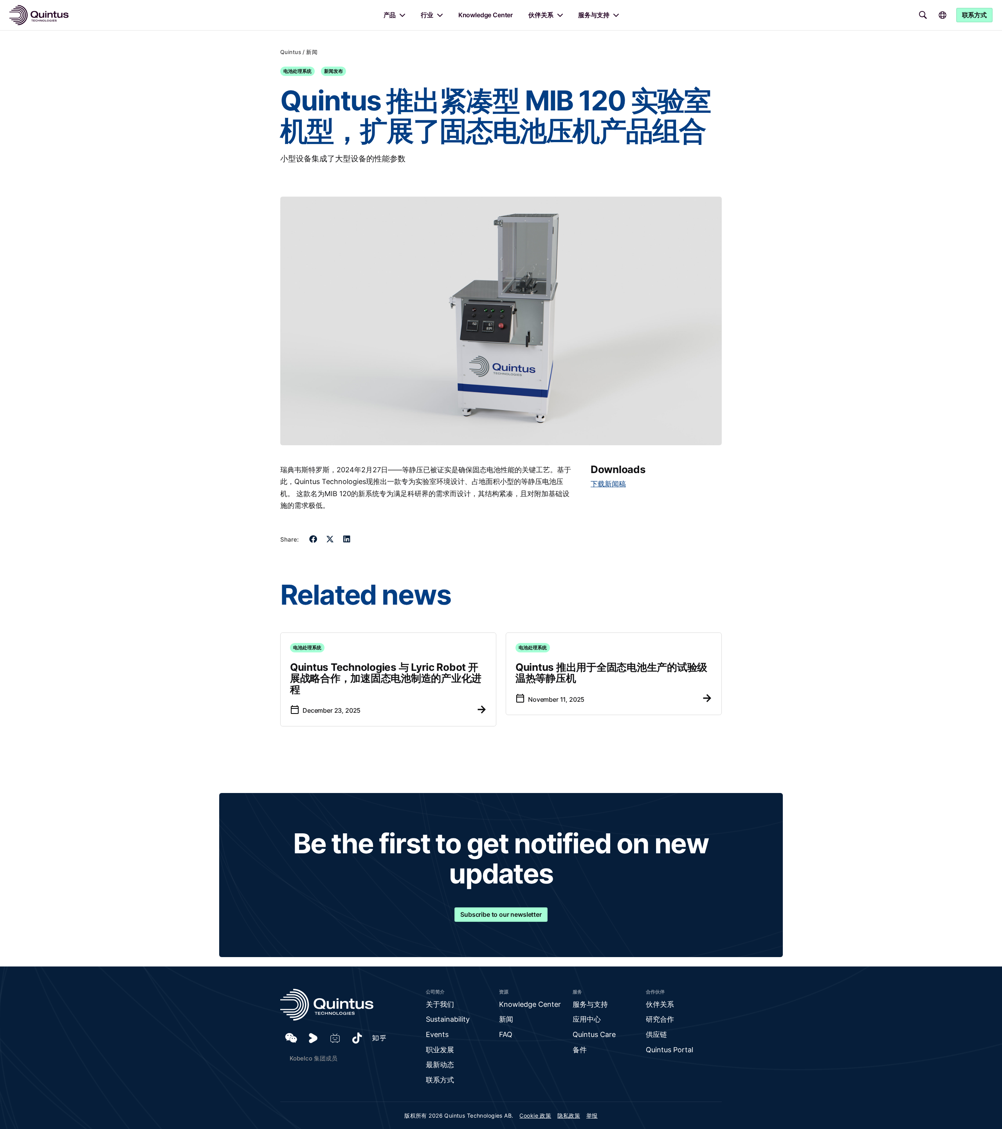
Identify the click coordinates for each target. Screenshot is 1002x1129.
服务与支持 (593, 15)
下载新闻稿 (608, 484)
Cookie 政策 (535, 1115)
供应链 (656, 1034)
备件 (580, 1050)
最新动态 (440, 1064)
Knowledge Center (485, 15)
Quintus (290, 52)
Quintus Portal (669, 1050)
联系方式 (440, 1080)
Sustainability (448, 1019)
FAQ (505, 1034)
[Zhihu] (379, 1038)
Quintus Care (594, 1034)
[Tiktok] (357, 1038)
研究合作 (660, 1019)
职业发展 (440, 1050)
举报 (592, 1115)
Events (437, 1034)
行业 (427, 15)
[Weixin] (291, 1038)
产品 (390, 15)
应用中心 (587, 1019)
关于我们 (440, 1004)
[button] (313, 539)
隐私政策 (568, 1115)
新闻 (311, 52)
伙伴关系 (540, 15)
